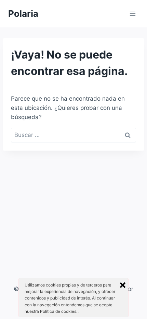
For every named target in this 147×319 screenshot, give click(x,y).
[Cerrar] (122, 285)
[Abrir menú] (132, 13)
